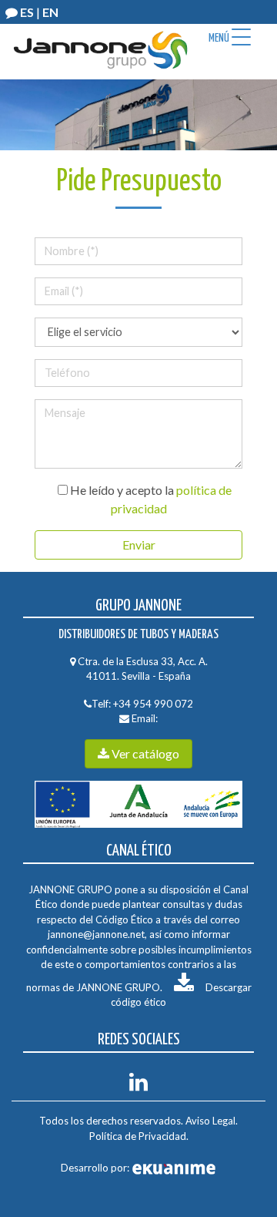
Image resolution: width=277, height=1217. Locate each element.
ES (27, 12)
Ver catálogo (144, 753)
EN (50, 12)
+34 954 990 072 (153, 704)
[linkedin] (138, 1086)
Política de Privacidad (137, 1136)
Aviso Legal (210, 1120)
